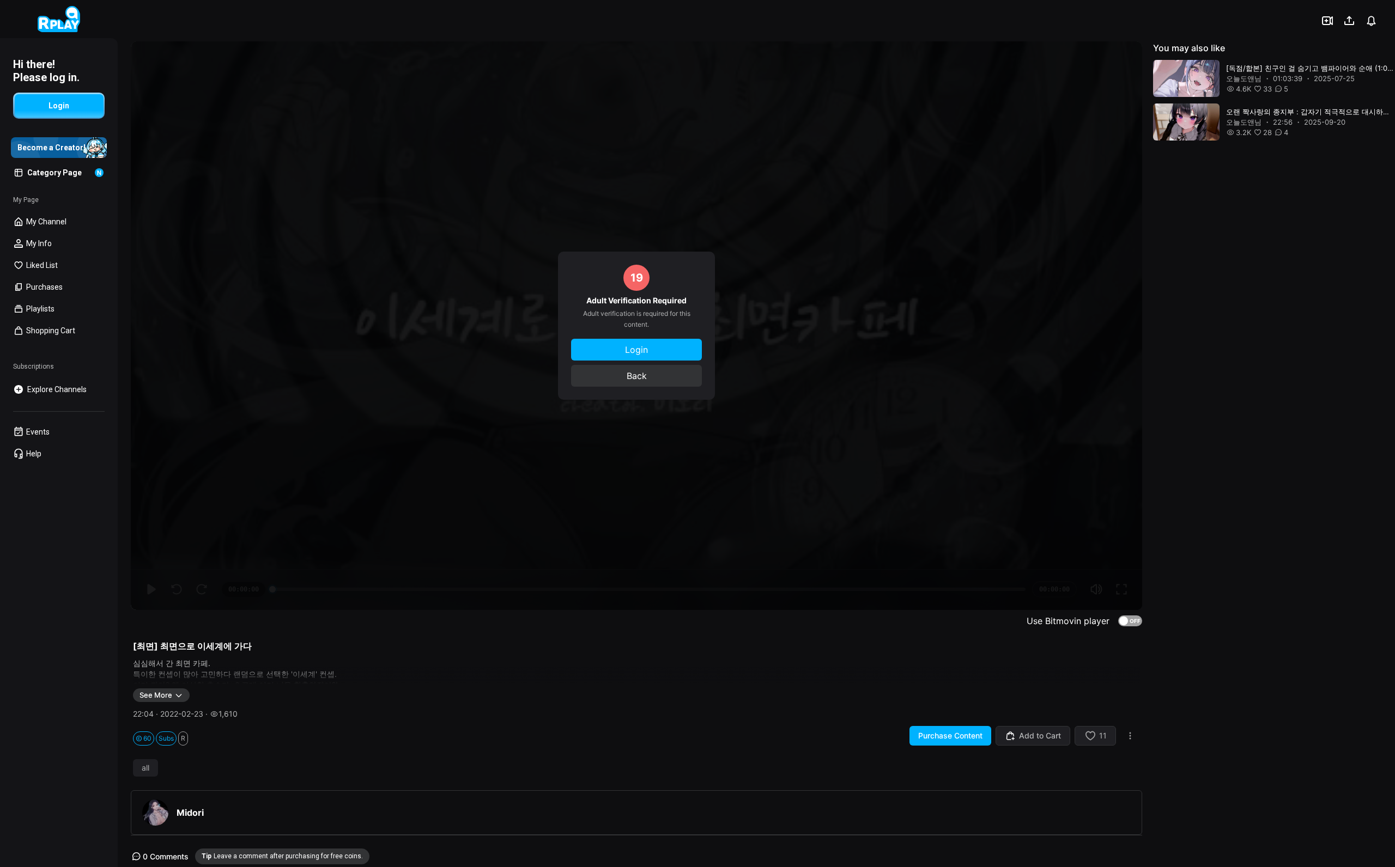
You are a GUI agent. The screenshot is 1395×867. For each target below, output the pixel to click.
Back (637, 375)
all (145, 768)
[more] (1130, 736)
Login (636, 349)
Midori (190, 812)
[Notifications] (1371, 21)
